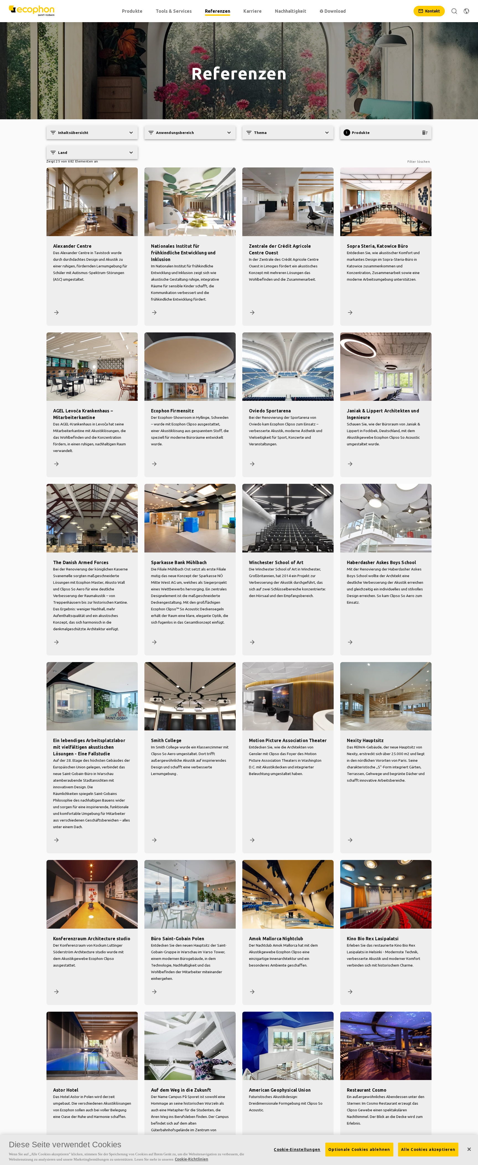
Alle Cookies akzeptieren (428, 1149)
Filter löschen (418, 161)
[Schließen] (469, 1149)
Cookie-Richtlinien (191, 1159)
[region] (239, 1150)
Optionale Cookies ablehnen (359, 1149)
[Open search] (454, 11)
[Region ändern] (466, 11)
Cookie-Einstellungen (297, 1149)
